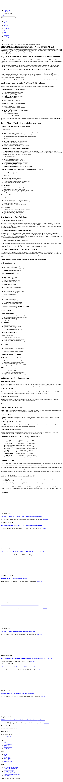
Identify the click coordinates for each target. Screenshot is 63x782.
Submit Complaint (8, 761)
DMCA (5, 755)
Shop (5, 22)
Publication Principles (9, 770)
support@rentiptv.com (9, 736)
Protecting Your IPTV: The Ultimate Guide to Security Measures (17, 693)
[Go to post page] (18, 512)
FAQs (5, 754)
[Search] (15, 17)
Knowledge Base (8, 747)
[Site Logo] (26, 7)
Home (5, 21)
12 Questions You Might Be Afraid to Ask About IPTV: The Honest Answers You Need (23, 551)
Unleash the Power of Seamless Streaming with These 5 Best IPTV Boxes (19, 605)
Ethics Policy (7, 775)
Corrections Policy (8, 771)
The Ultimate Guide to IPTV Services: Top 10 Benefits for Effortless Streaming (21, 516)
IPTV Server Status (8, 742)
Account (6, 27)
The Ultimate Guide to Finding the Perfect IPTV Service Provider (18, 631)
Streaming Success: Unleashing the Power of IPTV (14, 578)
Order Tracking (7, 11)
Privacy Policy (7, 758)
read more (45, 519)
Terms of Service (8, 760)
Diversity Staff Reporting (10, 772)
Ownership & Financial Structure (12, 767)
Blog (5, 24)
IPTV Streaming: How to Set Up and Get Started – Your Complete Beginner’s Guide (23, 720)
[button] (2, 15)
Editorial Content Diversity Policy (12, 774)
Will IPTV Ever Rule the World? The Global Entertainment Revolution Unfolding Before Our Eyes (26, 658)
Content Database (8, 744)
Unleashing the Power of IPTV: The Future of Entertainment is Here (18, 666)
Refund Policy (7, 757)
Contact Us (6, 28)
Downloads (6, 25)
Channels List (7, 10)
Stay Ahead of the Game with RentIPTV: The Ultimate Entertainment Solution (21, 525)
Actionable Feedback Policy (10, 768)
